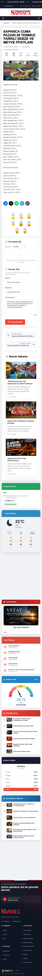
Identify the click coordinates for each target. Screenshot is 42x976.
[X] (24, 6)
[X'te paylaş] (11, 203)
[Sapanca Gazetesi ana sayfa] (21, 12)
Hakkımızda (6, 951)
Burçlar (26, 958)
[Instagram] (26, 6)
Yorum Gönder (16, 322)
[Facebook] (21, 6)
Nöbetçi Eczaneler (29, 946)
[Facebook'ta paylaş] (5, 203)
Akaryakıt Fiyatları (28, 938)
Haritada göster (11, 504)
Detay (36, 679)
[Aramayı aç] (39, 18)
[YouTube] (29, 6)
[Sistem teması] (32, 6)
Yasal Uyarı (6, 955)
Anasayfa (6, 23)
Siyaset (5, 934)
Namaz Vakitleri (28, 942)
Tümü (5, 632)
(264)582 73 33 (10, 501)
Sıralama (8, 246)
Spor (4, 938)
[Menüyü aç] (3, 18)
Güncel (5, 930)
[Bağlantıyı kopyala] (27, 203)
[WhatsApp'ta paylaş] (16, 203)
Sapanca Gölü (28, 962)
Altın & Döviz (27, 934)
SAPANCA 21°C (9, 6)
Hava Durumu (27, 930)
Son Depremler (28, 950)
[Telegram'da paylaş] (22, 203)
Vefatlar (26, 954)
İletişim (5, 959)
